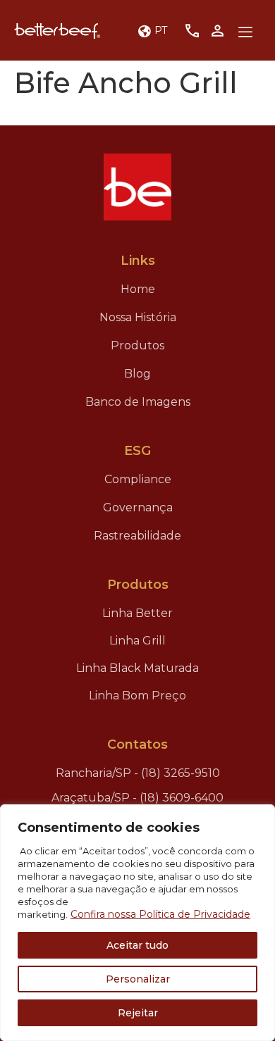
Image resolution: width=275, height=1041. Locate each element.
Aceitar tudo (137, 945)
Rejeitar (138, 1012)
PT (160, 29)
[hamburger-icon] (245, 33)
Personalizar (138, 979)
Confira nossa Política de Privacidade (160, 914)
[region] (137, 922)
